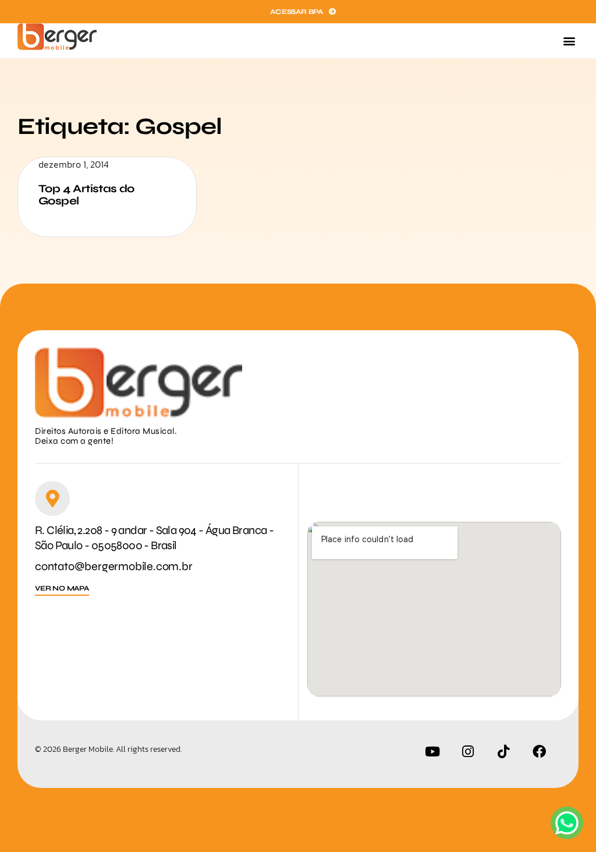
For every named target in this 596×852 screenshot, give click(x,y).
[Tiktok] (503, 751)
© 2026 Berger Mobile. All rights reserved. (108, 749)
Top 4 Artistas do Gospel (86, 194)
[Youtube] (432, 751)
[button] (569, 41)
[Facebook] (539, 751)
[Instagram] (468, 751)
